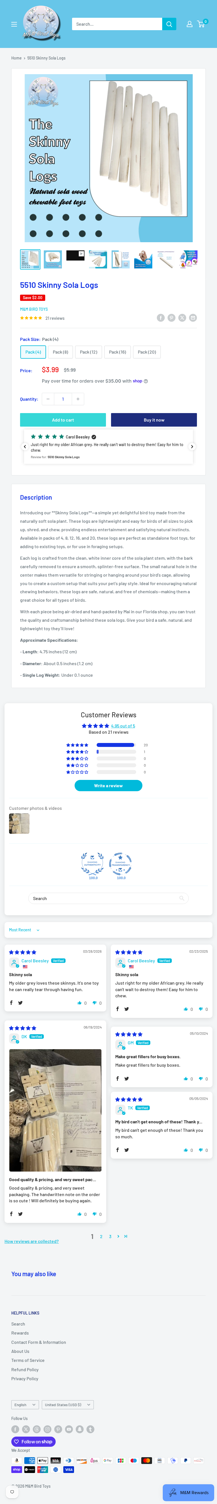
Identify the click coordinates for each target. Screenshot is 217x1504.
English (20, 1404)
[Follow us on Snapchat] (80, 1429)
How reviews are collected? (32, 1241)
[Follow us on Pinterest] (58, 1429)
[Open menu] (14, 24)
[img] (22, 952)
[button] (108, 446)
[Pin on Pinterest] (171, 317)
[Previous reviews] (25, 446)
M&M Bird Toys (34, 309)
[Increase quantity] (78, 399)
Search (18, 1323)
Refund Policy (25, 1369)
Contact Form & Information (38, 1342)
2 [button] (101, 1236)
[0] (201, 24)
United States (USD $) (63, 1404)
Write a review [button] (108, 785)
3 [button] (110, 1236)
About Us (20, 1351)
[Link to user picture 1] (55, 1110)
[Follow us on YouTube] (69, 1429)
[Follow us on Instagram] (47, 1429)
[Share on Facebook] (161, 317)
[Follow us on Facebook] (15, 1429)
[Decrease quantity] (48, 399)
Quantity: (29, 399)
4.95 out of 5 (123, 725)
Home (16, 58)
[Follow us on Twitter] (26, 1429)
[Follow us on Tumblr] (90, 1429)
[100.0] (92, 864)
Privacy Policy (24, 1378)
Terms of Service (28, 1360)
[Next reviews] (192, 446)
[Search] (169, 24)
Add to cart (63, 419)
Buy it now (154, 419)
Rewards (20, 1332)
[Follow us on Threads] (37, 1429)
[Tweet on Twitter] (182, 317)
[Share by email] (193, 317)
